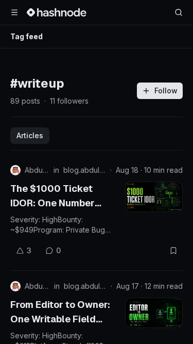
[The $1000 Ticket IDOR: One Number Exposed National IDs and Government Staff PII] (154, 197)
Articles (29, 135)
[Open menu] (14, 12)
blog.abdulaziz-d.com (84, 170)
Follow (166, 90)
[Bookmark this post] (173, 250)
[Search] (178, 12)
